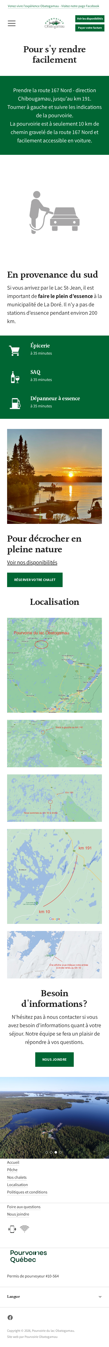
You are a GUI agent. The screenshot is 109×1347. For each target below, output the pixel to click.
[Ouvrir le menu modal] (12, 23)
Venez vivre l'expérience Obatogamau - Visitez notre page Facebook (53, 6)
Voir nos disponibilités (32, 562)
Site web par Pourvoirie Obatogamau (32, 1337)
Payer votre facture (90, 27)
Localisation (17, 1184)
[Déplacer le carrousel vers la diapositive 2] (51, 1152)
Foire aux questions (24, 1206)
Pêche (12, 1169)
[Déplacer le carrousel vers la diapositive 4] (60, 1152)
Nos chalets (17, 1177)
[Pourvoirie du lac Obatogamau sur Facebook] (10, 1319)
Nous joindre (54, 1059)
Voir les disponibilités (90, 18)
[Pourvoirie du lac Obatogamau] (54, 23)
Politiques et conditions (27, 1192)
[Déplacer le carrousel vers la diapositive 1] (46, 1152)
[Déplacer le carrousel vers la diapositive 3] (56, 1152)
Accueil (13, 1162)
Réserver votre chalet (35, 579)
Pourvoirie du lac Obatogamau (53, 1330)
